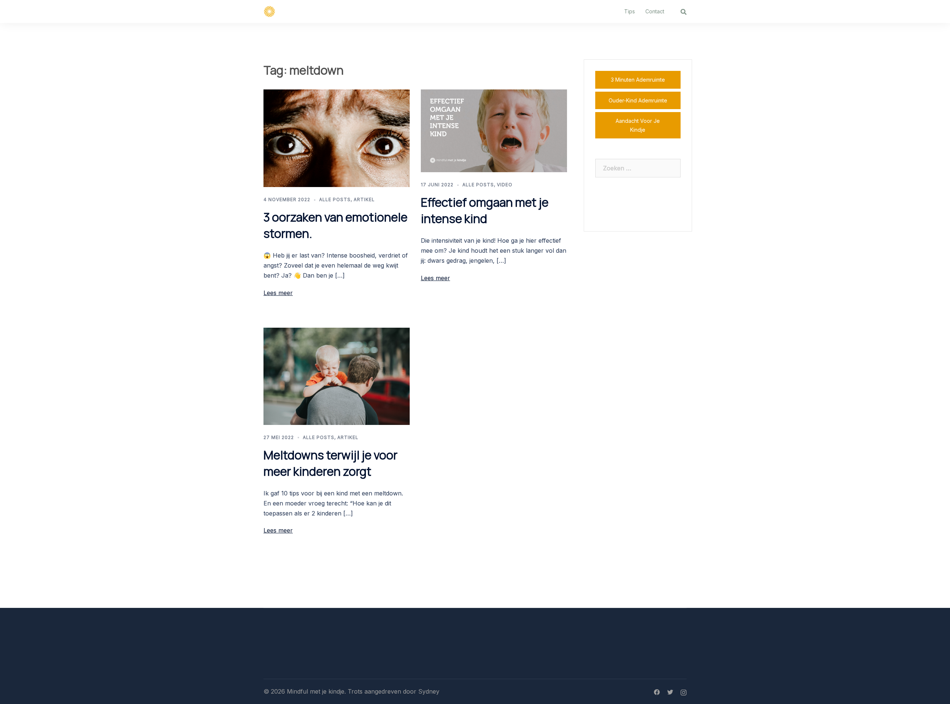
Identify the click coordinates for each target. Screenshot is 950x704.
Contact (654, 11)
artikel (364, 199)
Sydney (428, 691)
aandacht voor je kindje (638, 125)
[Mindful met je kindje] (269, 10)
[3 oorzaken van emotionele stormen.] (336, 137)
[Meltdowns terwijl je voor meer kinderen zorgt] (336, 375)
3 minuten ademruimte (638, 79)
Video (504, 184)
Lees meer (278, 293)
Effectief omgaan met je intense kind (484, 210)
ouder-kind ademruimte (638, 100)
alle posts (335, 199)
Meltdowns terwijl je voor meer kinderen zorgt (330, 463)
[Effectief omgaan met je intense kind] (494, 130)
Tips (629, 11)
